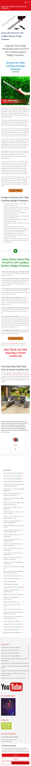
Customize (15, 759)
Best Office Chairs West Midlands (12, 476)
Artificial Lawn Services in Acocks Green (12, 605)
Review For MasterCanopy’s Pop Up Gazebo (13, 526)
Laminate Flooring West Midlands (12, 624)
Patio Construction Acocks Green (12, 609)
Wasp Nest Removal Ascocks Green (12, 594)
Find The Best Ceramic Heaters (11, 621)
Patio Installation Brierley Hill (11, 578)
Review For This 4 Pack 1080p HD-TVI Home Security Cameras (13, 503)
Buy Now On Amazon (15, 338)
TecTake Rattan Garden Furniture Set (20, 374)
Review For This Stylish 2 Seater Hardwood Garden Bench (12, 494)
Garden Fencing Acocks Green (11, 602)
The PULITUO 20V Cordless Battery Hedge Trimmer (13, 108)
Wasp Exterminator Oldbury (11, 584)
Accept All (15, 755)
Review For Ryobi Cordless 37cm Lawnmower (12, 535)
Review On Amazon (15, 190)
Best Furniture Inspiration (13, 343)
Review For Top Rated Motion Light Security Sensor (13, 499)
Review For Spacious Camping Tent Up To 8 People (12, 512)
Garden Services (10, 453)
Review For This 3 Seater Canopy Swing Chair (12, 508)
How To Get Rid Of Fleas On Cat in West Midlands (12, 549)
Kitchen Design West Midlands (11, 629)
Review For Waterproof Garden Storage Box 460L (11, 540)
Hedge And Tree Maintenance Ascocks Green (11, 598)
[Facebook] (15, 449)
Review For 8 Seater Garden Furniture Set (13, 567)
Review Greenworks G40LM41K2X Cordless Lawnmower (12, 617)
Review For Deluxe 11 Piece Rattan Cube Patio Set (12, 563)
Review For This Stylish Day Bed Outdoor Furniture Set (12, 558)
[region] (15, 754)
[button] (20, 762)
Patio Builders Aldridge (9, 581)
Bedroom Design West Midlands (12, 632)
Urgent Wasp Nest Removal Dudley (12, 587)
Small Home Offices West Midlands (12, 481)
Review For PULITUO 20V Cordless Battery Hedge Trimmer (12, 36)
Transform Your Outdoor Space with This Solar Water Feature (13, 485)
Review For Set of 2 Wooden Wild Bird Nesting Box (13, 490)
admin (4, 453)
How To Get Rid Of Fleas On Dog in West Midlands (12, 554)
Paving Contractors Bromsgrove (12, 576)
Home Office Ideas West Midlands (12, 479)
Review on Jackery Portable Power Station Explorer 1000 (12, 613)
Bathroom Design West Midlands (12, 627)
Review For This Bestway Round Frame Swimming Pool (12, 522)
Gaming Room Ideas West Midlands (12, 473)
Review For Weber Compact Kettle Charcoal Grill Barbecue (12, 531)
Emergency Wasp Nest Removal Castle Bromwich (12, 590)
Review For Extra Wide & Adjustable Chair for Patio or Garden (12, 572)
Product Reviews (8, 455)
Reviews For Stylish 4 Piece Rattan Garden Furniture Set (12, 544)
